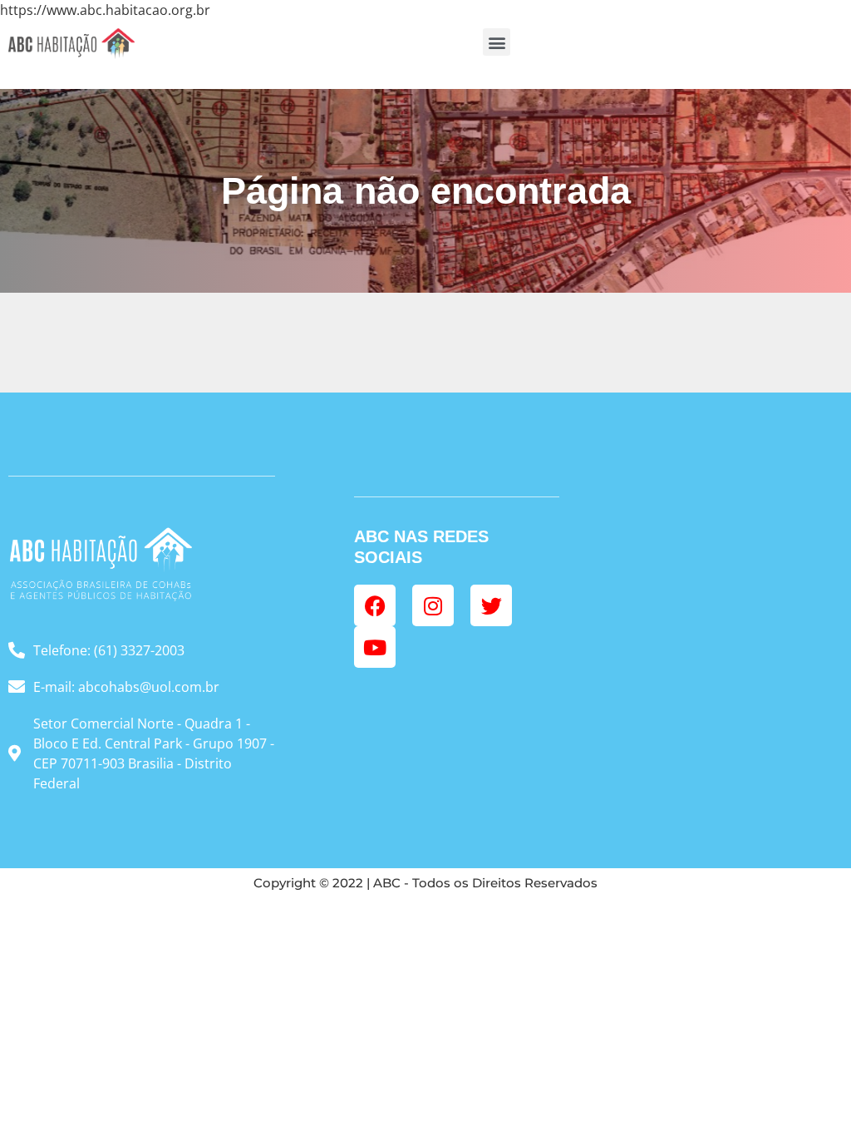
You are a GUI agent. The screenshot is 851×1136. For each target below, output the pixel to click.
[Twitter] (491, 605)
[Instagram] (433, 605)
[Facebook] (375, 605)
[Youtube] (375, 647)
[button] (496, 42)
